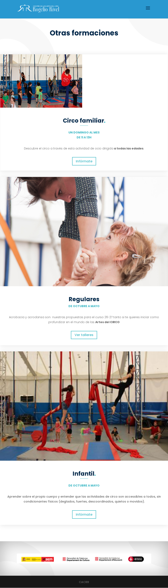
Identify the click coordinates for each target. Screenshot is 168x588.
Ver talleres (84, 335)
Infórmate (84, 161)
